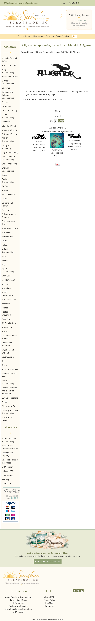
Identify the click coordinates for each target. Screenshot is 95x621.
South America (8, 357)
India (4, 256)
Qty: (51, 121)
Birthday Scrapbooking (8, 82)
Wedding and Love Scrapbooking (10, 412)
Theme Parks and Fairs (9, 375)
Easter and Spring (9, 163)
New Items (38, 36)
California (6, 88)
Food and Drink (8, 194)
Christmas (6, 121)
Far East (5, 186)
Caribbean (6, 106)
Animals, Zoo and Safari (9, 60)
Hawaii (5, 240)
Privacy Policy (7, 475)
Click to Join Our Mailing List (47, 561)
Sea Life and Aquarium (7, 344)
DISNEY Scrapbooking (8, 139)
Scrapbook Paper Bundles (57, 36)
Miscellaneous (8, 288)
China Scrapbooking (8, 116)
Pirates (5, 307)
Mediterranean (8, 280)
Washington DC (8, 406)
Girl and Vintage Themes (9, 215)
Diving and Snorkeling (6, 147)
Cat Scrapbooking (9, 110)
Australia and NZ (9, 65)
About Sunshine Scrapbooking (9, 440)
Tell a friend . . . (59, 128)
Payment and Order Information (10, 447)
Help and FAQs (8, 471)
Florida (5, 190)
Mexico (5, 284)
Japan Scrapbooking (8, 270)
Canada (5, 102)
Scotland (5, 331)
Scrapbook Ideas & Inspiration (10, 461)
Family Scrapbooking (8, 180)
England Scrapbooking (8, 169)
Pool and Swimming (6, 313)
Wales (4, 402)
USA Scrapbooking (10, 398)
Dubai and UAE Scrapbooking (8, 158)
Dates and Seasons (10, 134)
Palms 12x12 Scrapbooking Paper (57, 153)
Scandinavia (7, 327)
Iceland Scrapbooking (8, 250)
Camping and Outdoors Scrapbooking (8, 95)
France (5, 198)
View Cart (73, 3)
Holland (5, 245)
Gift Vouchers (8, 467)
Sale (75, 36)
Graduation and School (8, 222)
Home (62, 3)
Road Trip (6, 319)
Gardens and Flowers (7, 204)
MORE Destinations (7, 294)
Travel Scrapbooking (8, 382)
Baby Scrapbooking (8, 71)
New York (6, 303)
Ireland (5, 260)
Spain (4, 365)
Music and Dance (9, 299)
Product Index (24, 36)
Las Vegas (6, 275)
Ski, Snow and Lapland (8, 351)
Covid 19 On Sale (9, 126)
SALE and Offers (9, 323)
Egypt (4, 175)
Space (4, 361)
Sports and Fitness (10, 369)
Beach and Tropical (10, 76)
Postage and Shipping (7, 454)
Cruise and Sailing (9, 130)
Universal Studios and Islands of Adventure (9, 390)
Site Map (5, 479)
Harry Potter (7, 236)
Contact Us (6, 483)
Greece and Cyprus (10, 228)
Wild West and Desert (8, 419)
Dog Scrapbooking (10, 152)
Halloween (6, 232)
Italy (3, 264)
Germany (6, 210)
